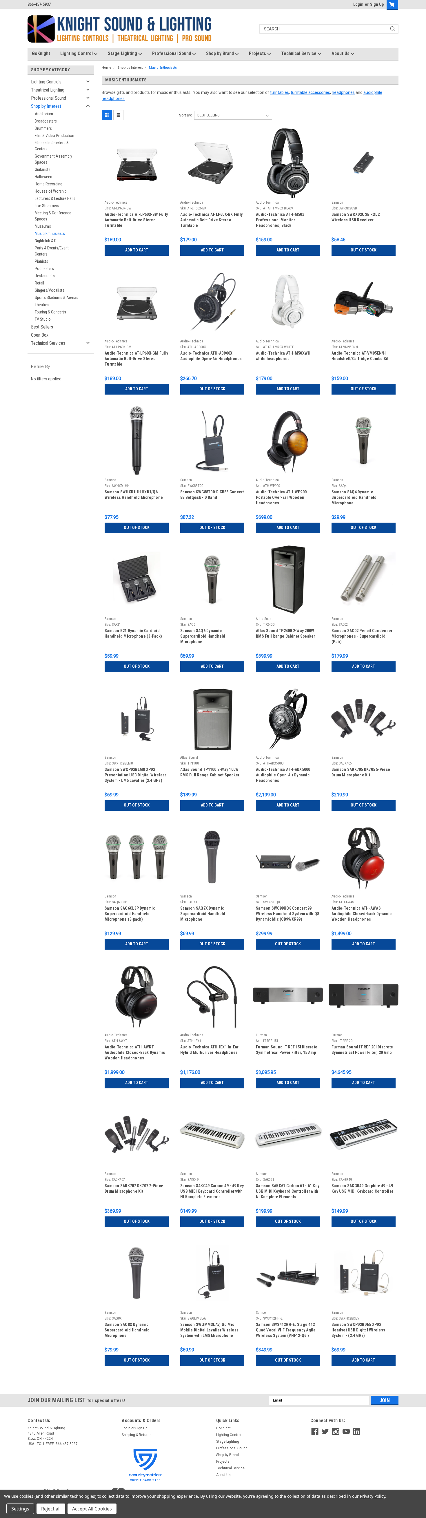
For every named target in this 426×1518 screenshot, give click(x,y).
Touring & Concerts (50, 312)
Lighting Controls (46, 82)
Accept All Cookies (92, 1509)
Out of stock (363, 250)
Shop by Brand (220, 53)
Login (358, 4)
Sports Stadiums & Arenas (56, 297)
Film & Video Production (54, 135)
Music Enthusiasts (50, 233)
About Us (341, 53)
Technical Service (299, 53)
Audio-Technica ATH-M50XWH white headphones (283, 356)
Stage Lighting (123, 53)
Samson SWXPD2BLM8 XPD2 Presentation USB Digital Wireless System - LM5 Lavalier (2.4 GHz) (136, 775)
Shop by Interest (46, 106)
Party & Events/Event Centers (52, 251)
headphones (343, 92)
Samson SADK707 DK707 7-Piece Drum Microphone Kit (134, 1188)
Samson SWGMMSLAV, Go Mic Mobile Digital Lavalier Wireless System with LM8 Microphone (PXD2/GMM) (209, 1330)
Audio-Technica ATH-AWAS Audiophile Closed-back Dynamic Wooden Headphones (362, 914)
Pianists (41, 261)
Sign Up (377, 4)
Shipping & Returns (137, 1435)
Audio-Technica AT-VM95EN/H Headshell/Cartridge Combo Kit (360, 356)
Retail (39, 283)
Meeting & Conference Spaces (53, 216)
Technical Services (48, 343)
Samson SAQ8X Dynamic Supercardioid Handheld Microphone (127, 1330)
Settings (20, 1509)
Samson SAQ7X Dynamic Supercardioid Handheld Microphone (202, 914)
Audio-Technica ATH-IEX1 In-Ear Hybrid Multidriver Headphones (209, 1050)
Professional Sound (172, 53)
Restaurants (45, 275)
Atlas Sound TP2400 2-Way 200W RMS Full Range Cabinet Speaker (285, 633)
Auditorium (44, 114)
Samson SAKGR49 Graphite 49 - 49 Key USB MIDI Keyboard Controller (362, 1188)
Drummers (43, 128)
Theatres (42, 304)
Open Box (39, 335)
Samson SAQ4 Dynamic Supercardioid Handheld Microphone (354, 497)
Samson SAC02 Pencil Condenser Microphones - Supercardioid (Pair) (362, 636)
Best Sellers (42, 327)
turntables (279, 92)
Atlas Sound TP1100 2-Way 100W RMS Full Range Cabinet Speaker (210, 772)
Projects (258, 53)
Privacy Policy (372, 1496)
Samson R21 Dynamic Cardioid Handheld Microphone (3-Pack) (133, 633)
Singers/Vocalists (49, 290)
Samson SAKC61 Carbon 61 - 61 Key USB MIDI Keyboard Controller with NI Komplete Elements (287, 1191)
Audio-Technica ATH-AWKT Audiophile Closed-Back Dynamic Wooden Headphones (135, 1052)
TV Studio (43, 319)
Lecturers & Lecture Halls (55, 198)
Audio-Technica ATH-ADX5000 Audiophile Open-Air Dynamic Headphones (283, 775)
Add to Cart (136, 250)
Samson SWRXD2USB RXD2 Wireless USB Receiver (356, 217)
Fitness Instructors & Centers (52, 146)
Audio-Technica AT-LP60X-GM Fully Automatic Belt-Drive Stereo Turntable (136, 358)
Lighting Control (77, 53)
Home (106, 68)
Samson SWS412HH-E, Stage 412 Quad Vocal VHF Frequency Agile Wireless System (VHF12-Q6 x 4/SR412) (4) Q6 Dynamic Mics (286, 1330)
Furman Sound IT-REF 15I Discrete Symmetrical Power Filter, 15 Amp (286, 1050)
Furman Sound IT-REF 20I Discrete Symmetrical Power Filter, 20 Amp (362, 1050)
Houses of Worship (51, 191)
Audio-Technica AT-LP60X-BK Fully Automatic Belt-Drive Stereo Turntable (211, 220)
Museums (43, 226)
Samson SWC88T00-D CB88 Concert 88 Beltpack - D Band (212, 495)
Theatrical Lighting (47, 90)
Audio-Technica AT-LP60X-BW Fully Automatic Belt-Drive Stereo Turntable (136, 220)
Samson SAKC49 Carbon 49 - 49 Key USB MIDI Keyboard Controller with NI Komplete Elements (212, 1191)
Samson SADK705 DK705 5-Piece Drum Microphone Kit (361, 772)
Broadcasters (46, 121)
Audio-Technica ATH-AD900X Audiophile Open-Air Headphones (211, 356)
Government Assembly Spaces (53, 159)
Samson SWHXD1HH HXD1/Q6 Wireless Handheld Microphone (134, 495)
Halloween (43, 176)
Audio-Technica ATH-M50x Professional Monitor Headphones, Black (280, 220)
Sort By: (185, 115)
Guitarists (42, 169)
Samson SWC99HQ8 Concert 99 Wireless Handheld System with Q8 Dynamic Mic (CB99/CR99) (287, 914)
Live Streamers (47, 205)
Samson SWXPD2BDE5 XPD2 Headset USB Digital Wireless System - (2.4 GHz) (358, 1330)
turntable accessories (310, 92)
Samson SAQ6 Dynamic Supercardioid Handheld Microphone (202, 636)
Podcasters (44, 268)
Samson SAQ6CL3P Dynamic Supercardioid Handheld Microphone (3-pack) (130, 914)
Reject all (51, 1509)
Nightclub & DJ (47, 240)
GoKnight (41, 53)
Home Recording (48, 184)
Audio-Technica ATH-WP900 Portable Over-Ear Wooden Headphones (281, 497)
